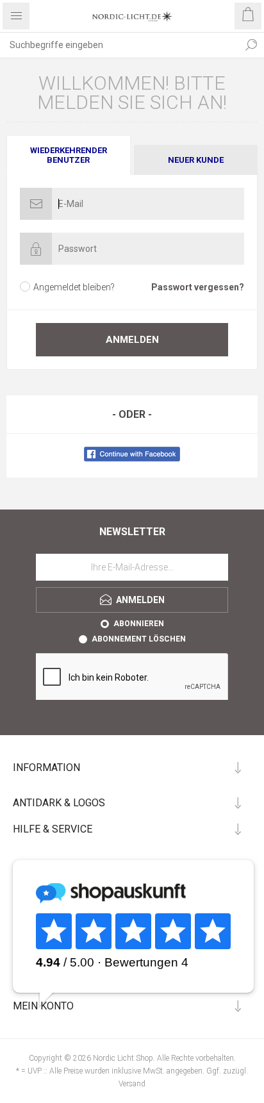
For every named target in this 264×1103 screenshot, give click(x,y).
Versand (132, 1083)
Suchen (251, 45)
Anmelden (132, 339)
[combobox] (119, 45)
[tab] (69, 155)
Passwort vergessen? (197, 287)
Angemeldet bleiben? (74, 287)
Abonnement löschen (139, 638)
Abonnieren (138, 623)
